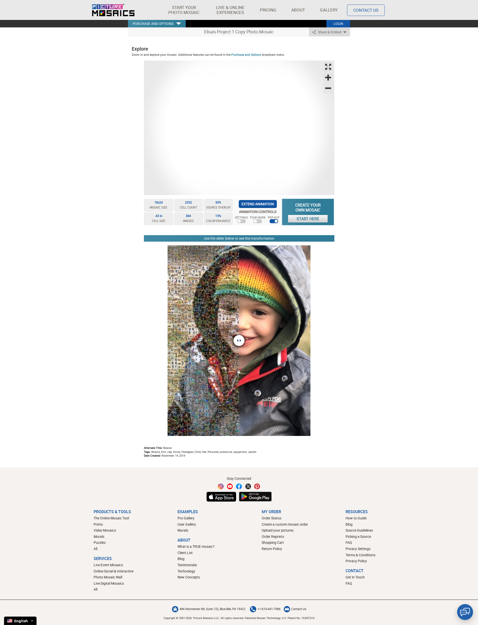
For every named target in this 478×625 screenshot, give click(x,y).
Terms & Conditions (360, 555)
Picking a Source (358, 536)
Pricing (268, 10)
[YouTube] (230, 486)
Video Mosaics (105, 530)
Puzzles (100, 542)
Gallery (329, 10)
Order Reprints (273, 536)
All (95, 548)
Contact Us (365, 10)
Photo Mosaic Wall (108, 577)
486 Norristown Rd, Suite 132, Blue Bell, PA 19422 (212, 609)
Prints (98, 524)
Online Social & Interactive (113, 571)
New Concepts (189, 577)
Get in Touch (355, 577)
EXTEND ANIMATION (257, 204)
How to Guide (356, 518)
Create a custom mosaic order (285, 524)
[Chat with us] (465, 612)
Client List (185, 552)
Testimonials (187, 564)
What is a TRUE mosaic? (196, 546)
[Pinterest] (257, 486)
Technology (186, 571)
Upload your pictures (278, 530)
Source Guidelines (359, 530)
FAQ (349, 542)
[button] (184, 10)
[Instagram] (221, 486)
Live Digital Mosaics (109, 583)
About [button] (298, 10)
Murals (99, 536)
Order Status (271, 518)
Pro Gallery (186, 518)
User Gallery (187, 524)
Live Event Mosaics (108, 564)
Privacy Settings (358, 548)
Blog (181, 558)
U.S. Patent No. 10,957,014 (298, 618)
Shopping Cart (273, 542)
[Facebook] (239, 486)
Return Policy (272, 548)
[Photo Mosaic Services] (113, 10)
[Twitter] (248, 486)
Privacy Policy (356, 560)
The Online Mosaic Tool (111, 518)
